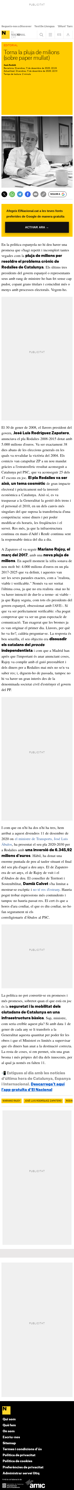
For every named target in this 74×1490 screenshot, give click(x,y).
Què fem (9, 1425)
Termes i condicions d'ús (22, 1449)
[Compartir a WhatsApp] (12, 194)
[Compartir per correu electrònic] (35, 194)
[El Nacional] (5, 35)
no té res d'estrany (46, 889)
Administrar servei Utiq (21, 1473)
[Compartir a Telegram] (20, 194)
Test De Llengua (44, 26)
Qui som (9, 1419)
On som (9, 1431)
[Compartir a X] (4, 194)
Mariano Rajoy (11, 1101)
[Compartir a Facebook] (28, 194)
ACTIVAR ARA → (37, 227)
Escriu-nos (11, 1437)
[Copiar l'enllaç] (43, 194)
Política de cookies (17, 1461)
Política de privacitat (19, 1455)
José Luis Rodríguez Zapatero (43, 1101)
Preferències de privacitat (23, 1467)
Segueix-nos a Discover (16, 26)
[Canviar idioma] (59, 35)
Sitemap (9, 1443)
